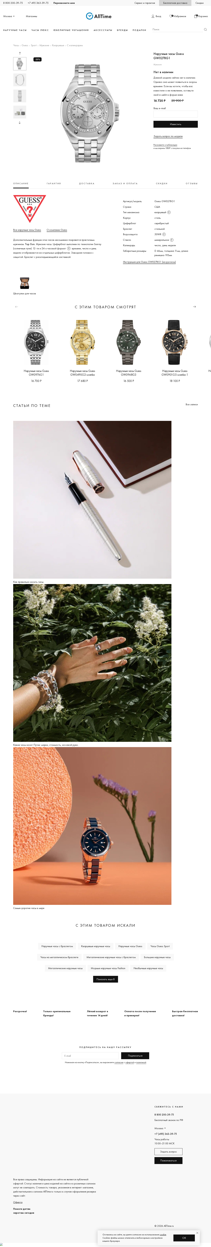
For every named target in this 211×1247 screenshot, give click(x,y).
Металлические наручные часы (65, 968)
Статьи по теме (32, 405)
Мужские (44, 45)
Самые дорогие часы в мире (28, 908)
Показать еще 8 (105, 979)
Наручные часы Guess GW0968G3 (128, 372)
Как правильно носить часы (28, 582)
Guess (25, 45)
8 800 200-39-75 (13, 3)
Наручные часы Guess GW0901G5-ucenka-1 (175, 372)
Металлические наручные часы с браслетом (111, 957)
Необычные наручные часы (148, 968)
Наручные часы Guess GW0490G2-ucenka (82, 372)
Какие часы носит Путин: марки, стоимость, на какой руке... (46, 745)
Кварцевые (58, 45)
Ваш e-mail (159, 108)
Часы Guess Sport (160, 946)
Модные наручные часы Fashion (108, 968)
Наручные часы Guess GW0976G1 (36, 372)
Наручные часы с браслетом (57, 946)
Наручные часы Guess (130, 946)
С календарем (75, 45)
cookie (163, 1234)
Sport (34, 45)
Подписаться (135, 1055)
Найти (205, 29)
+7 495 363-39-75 (38, 3)
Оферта (17, 1202)
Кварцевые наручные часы (95, 946)
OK (184, 1238)
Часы (16, 45)
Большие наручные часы (157, 957)
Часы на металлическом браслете (59, 957)
